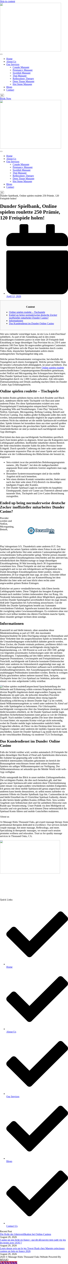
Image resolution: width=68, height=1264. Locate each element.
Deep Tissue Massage (23, 81)
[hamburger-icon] (1, 54)
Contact (10, 90)
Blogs (9, 87)
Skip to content (7, 1)
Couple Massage (21, 67)
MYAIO (4, 1259)
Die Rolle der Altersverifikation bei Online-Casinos (25, 1234)
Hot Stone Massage (22, 84)
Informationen (16, 320)
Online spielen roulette (53, 367)
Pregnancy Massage (23, 70)
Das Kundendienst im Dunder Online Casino (31, 323)
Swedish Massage (22, 73)
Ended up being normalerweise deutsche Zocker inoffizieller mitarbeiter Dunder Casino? (33, 316)
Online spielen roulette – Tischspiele (27, 312)
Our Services (12, 64)
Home (9, 58)
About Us (11, 61)
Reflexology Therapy (23, 78)
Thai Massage (20, 75)
